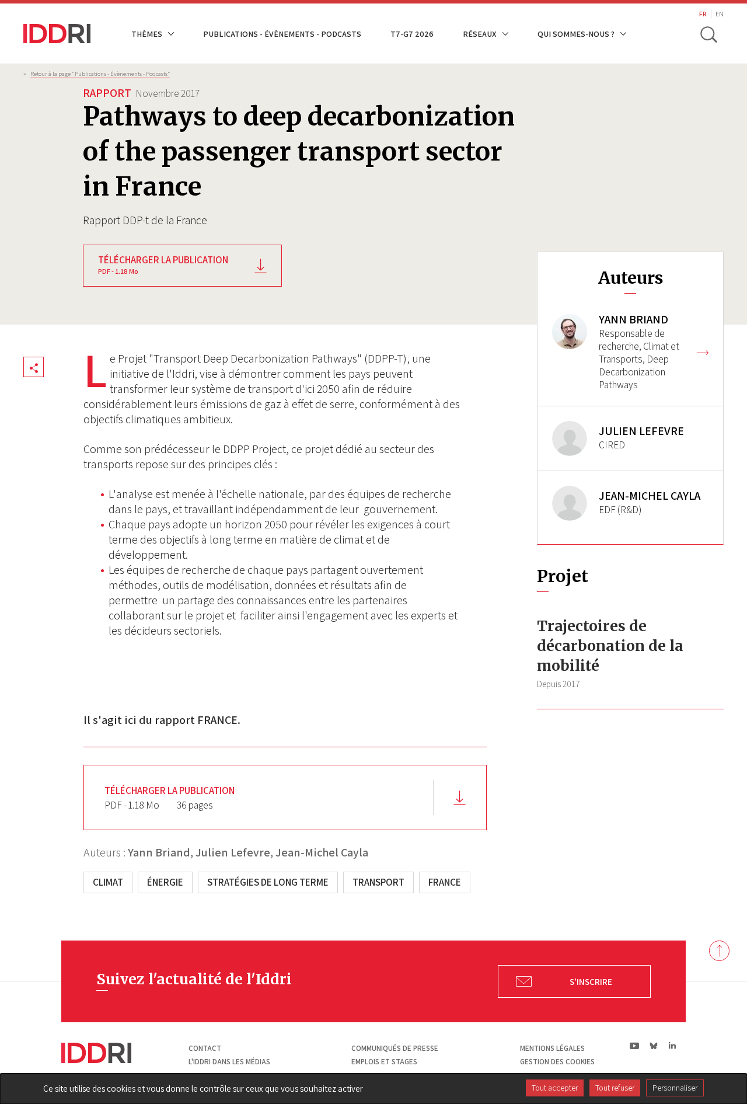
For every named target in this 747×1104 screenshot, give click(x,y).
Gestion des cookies (557, 1062)
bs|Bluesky (654, 1045)
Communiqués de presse (394, 1048)
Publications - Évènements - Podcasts (282, 33)
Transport (378, 882)
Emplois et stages (384, 1062)
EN (719, 14)
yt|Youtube (635, 1045)
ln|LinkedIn (672, 1046)
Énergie (165, 882)
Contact (205, 1048)
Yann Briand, (160, 852)
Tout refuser (614, 1087)
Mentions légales (552, 1048)
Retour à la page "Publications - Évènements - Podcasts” (100, 73)
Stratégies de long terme (268, 882)
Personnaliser (674, 1087)
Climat (108, 882)
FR (703, 14)
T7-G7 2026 (412, 33)
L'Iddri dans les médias (229, 1062)
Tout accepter (555, 1087)
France (444, 882)
